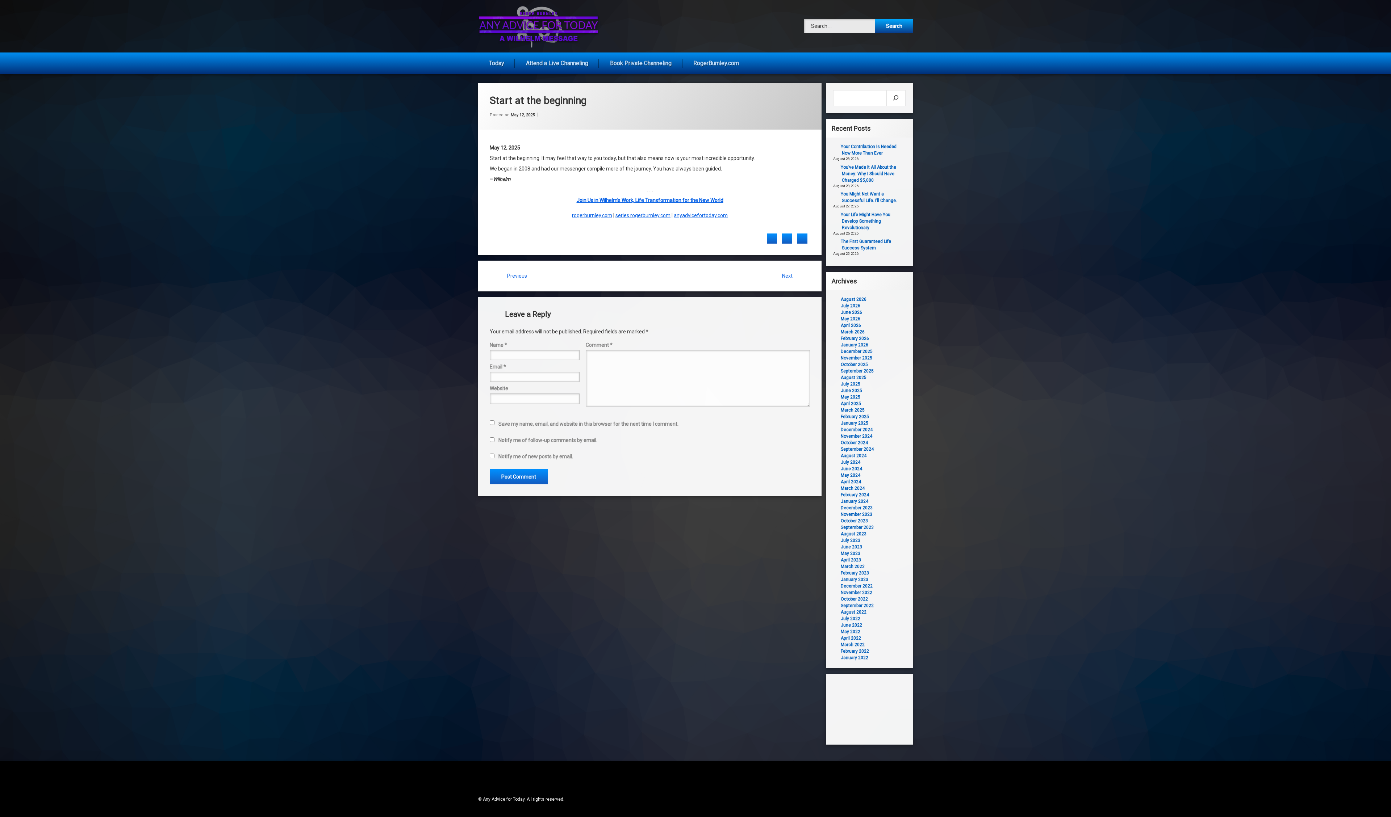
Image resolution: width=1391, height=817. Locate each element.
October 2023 (854, 520)
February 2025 (855, 416)
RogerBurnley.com (716, 63)
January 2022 (854, 657)
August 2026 (853, 299)
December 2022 (857, 586)
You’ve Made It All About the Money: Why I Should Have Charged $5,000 (868, 174)
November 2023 (856, 514)
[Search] (896, 98)
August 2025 (853, 377)
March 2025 (853, 410)
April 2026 (851, 325)
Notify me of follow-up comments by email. (547, 440)
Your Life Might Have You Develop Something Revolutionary (865, 221)
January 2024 (854, 501)
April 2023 (851, 560)
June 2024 (851, 468)
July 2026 (850, 305)
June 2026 (851, 312)
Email (498, 367)
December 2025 (857, 351)
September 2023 (857, 527)
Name (498, 345)
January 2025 (854, 423)
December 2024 (857, 429)
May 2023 (850, 553)
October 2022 (854, 599)
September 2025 (857, 371)
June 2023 (851, 546)
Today (496, 63)
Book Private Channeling (641, 63)
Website (499, 388)
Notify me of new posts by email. (535, 456)
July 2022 (850, 618)
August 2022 (853, 612)
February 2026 (855, 338)
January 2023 (854, 579)
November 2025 (856, 358)
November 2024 (856, 436)
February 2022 (855, 651)
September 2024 (857, 449)
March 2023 (853, 566)
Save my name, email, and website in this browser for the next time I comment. (588, 424)
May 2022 (850, 631)
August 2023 (853, 533)
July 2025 (850, 384)
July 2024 (850, 462)
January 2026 (854, 345)
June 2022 (851, 625)
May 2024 (850, 475)
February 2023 (855, 573)
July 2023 (850, 540)
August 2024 (853, 455)
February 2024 (855, 494)
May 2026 (850, 318)
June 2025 (851, 390)
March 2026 (853, 331)
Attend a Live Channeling (557, 63)
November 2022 (856, 592)
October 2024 (854, 442)
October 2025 (854, 364)
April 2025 (851, 403)
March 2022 (853, 644)
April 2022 (851, 638)
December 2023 (857, 507)
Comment (599, 345)
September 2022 (857, 605)
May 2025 (850, 397)
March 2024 (853, 488)
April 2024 (851, 481)
